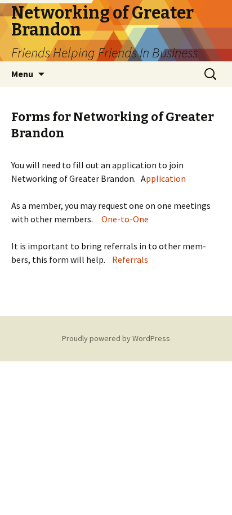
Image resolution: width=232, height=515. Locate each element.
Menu (22, 73)
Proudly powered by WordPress (116, 338)
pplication (166, 178)
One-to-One (125, 219)
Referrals (130, 259)
